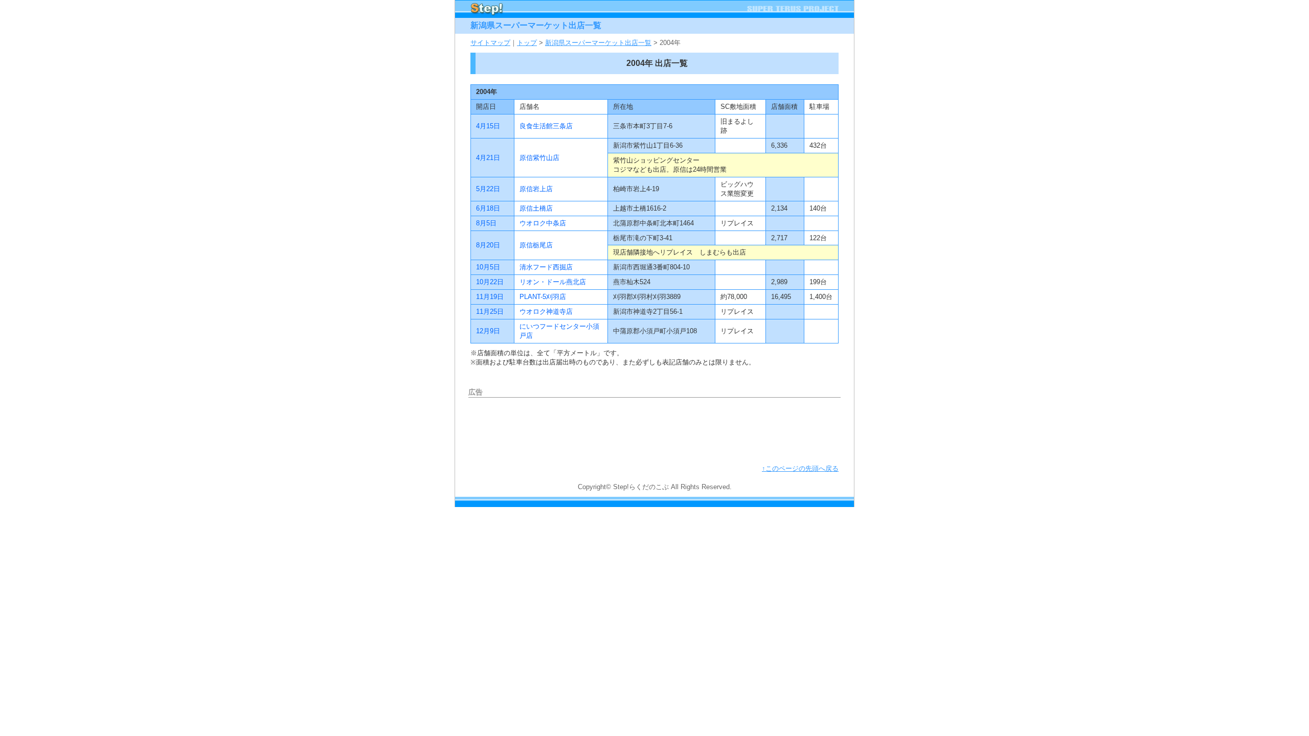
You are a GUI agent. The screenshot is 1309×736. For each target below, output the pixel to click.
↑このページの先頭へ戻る (800, 468)
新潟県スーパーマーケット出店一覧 (598, 43)
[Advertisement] (654, 428)
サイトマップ (490, 43)
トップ (527, 43)
